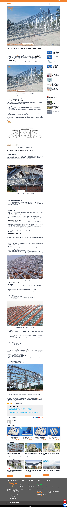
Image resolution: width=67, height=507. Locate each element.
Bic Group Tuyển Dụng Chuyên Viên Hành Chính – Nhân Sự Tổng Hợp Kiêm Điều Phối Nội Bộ (24, 412)
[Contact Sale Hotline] (65, 500)
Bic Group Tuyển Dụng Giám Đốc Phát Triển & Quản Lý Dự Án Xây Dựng (20, 408)
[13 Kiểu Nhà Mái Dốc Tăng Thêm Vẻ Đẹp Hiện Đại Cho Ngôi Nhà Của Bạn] (15, 464)
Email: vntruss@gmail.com (52, 486)
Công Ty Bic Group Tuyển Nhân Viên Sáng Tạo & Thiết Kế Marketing (20, 409)
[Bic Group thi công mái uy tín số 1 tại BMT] (15, 447)
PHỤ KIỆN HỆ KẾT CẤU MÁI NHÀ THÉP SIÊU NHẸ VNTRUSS (27, 438)
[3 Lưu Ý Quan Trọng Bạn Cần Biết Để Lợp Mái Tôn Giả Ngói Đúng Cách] (33, 464)
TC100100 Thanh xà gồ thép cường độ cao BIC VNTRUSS (53, 438)
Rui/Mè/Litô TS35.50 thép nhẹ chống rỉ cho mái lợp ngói (40, 438)
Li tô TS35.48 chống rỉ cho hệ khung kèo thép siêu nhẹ (13, 438)
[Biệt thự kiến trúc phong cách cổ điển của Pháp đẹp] (33, 447)
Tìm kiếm (59, 4)
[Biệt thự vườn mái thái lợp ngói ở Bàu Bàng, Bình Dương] (51, 447)
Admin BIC (9, 50)
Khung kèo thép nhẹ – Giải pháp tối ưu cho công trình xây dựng (19, 413)
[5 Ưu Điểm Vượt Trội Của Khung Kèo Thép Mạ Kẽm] (51, 464)
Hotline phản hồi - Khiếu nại (41, 494)
